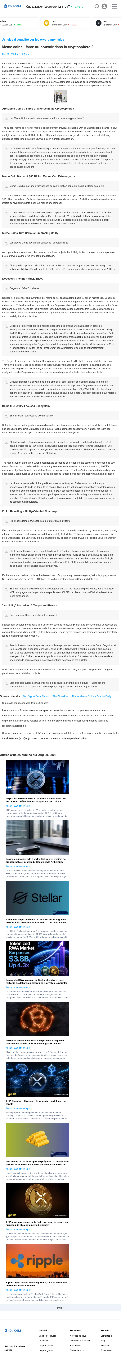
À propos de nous (78, 1335)
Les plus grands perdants (46, 1350)
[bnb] (25, 23)
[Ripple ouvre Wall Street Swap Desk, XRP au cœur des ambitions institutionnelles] (37, 1261)
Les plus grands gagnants (46, 1345)
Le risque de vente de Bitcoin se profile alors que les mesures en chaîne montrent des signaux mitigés (35, 1042)
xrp (84, 21)
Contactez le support (106, 1335)
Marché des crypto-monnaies (48, 1335)
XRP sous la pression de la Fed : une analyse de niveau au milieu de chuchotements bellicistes (37, 1223)
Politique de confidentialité (76, 1345)
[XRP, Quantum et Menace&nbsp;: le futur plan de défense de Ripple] (37, 1079)
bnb (33, 21)
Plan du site (106, 1350)
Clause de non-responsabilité (77, 1350)
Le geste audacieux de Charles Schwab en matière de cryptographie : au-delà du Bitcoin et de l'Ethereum (36, 860)
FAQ (103, 1340)
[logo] (12, 6)
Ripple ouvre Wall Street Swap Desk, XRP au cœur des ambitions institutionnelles (36, 1284)
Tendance (43, 1340)
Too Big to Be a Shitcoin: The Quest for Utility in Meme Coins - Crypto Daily (67, 696)
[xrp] (77, 23)
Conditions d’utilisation (80, 1340)
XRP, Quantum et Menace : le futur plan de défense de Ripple (36, 1102)
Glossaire (105, 1345)
